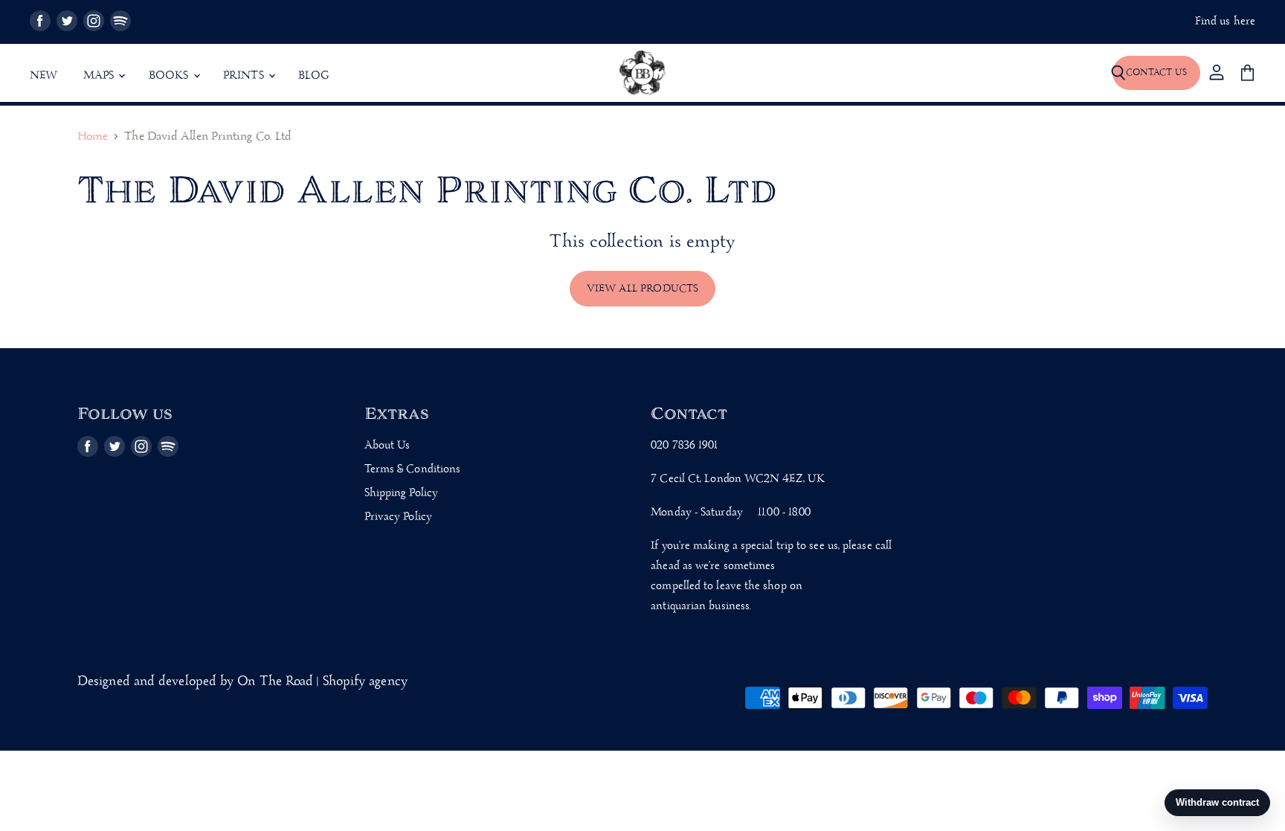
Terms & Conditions (412, 469)
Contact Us (1156, 72)
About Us (387, 445)
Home (92, 137)
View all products (643, 288)
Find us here (1225, 22)
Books (170, 75)
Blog (313, 75)
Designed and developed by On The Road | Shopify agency (242, 682)
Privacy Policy (398, 517)
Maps (100, 75)
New (44, 75)
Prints (245, 75)
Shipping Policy (401, 493)
